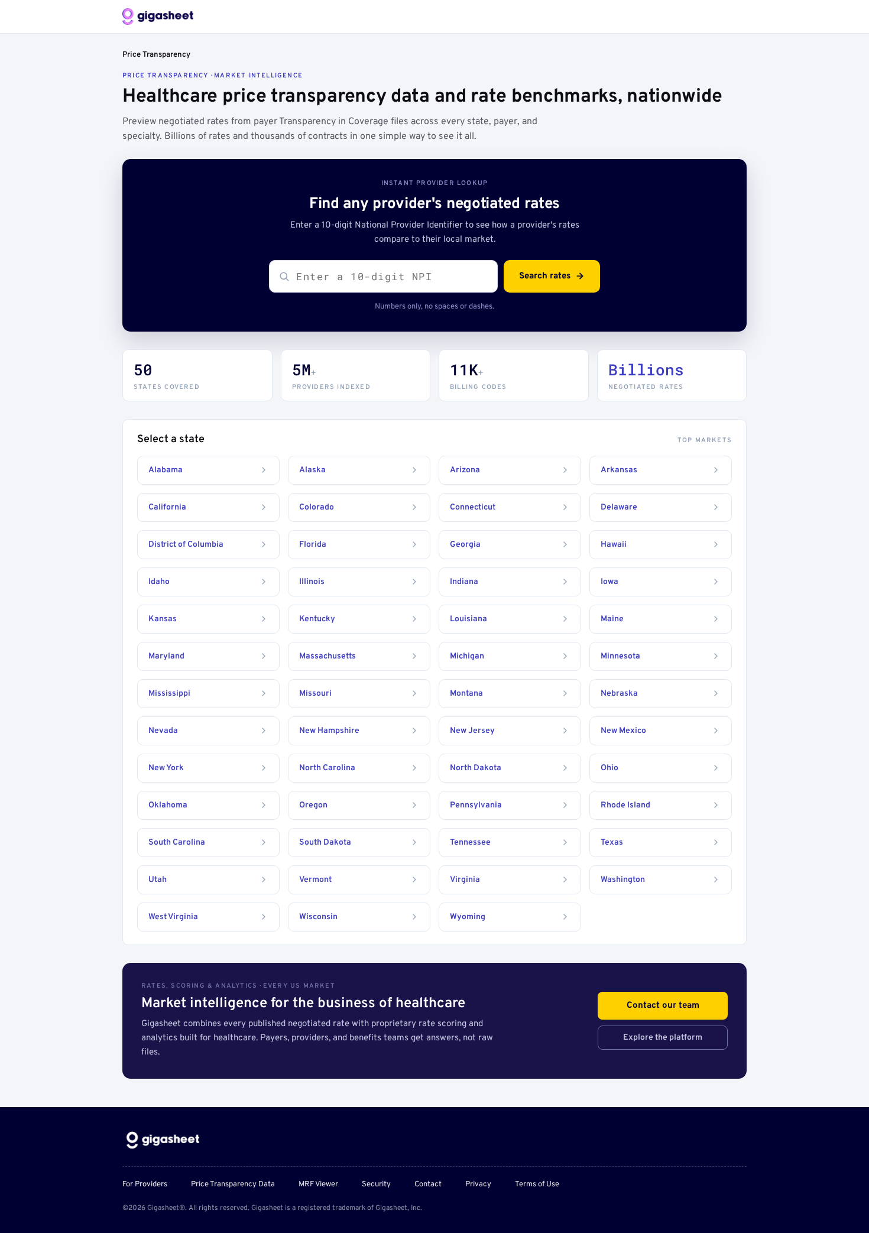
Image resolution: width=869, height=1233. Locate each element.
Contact (428, 1184)
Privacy (478, 1184)
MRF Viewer (318, 1184)
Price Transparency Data (233, 1184)
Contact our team (663, 1005)
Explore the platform (662, 1038)
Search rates (544, 276)
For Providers (144, 1184)
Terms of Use (537, 1184)
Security (376, 1184)
